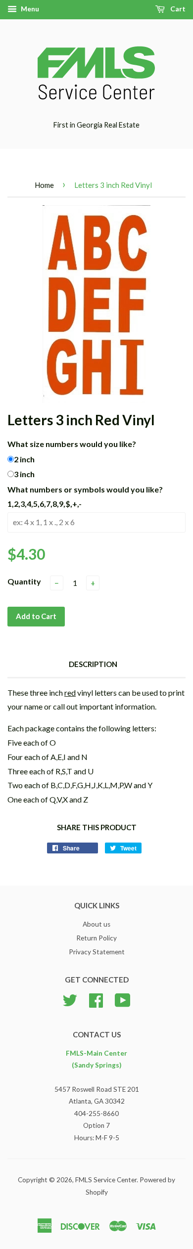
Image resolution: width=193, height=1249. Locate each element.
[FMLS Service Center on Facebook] (96, 999)
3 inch (24, 474)
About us (96, 924)
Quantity (24, 581)
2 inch (24, 459)
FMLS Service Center (106, 1180)
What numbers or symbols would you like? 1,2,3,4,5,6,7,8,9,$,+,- (85, 496)
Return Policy (96, 938)
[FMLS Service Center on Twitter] (69, 999)
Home (44, 184)
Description (93, 664)
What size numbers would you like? (71, 443)
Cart (177, 8)
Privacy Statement (97, 952)
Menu (29, 8)
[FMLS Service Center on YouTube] (123, 999)
